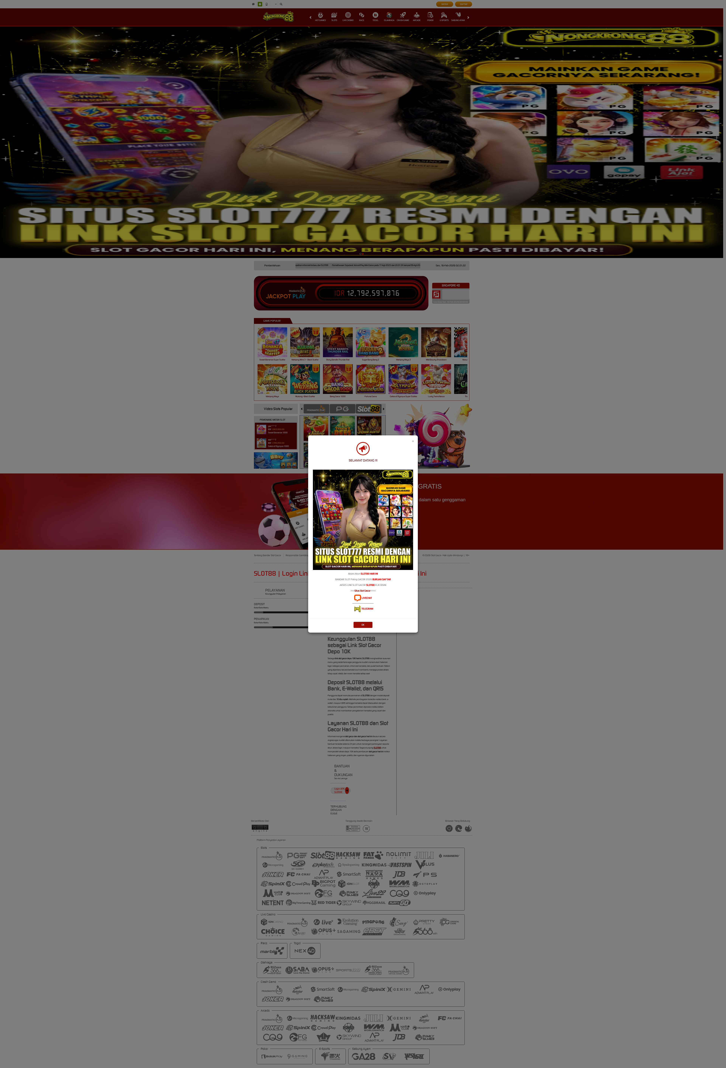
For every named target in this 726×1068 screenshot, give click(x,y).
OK (362, 624)
